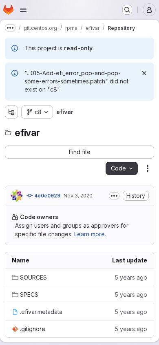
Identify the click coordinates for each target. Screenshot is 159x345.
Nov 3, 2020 (78, 196)
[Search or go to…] (127, 10)
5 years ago (131, 277)
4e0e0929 (46, 196)
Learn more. (90, 234)
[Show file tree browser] (11, 112)
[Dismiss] (144, 73)
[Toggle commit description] (114, 195)
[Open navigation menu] (23, 9)
